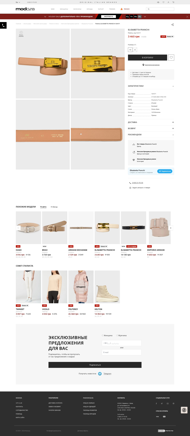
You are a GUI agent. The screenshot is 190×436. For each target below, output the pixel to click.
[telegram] (162, 403)
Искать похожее (21, 35)
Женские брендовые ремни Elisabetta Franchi (152, 151)
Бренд (139, 146)
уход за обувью (89, 403)
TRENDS (112, 9)
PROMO (125, 9)
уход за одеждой (89, 406)
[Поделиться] (172, 24)
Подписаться (95, 365)
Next (170, 228)
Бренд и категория (143, 154)
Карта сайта (20, 417)
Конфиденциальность (54, 431)
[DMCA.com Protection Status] (166, 430)
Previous (18, 228)
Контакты (19, 406)
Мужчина (122, 335)
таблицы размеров (90, 410)
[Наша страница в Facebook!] (156, 403)
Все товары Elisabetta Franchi (147, 144)
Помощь (19, 414)
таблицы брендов (89, 414)
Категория (140, 161)
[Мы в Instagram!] (173, 403)
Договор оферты (83, 431)
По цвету (43, 207)
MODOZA (19, 398)
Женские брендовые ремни (146, 159)
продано (81, 287)
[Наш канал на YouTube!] (168, 403)
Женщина (108, 335)
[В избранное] (171, 58)
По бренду (54, 207)
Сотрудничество (22, 410)
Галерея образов (54, 410)
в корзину (147, 57)
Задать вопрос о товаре (141, 188)
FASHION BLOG (88, 398)
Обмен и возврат (55, 406)
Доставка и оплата (55, 403)
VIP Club (19, 403)
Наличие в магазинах (152, 65)
